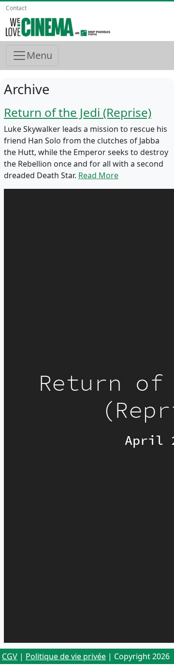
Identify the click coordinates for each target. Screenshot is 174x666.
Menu (39, 55)
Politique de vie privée (66, 656)
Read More (98, 175)
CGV (9, 656)
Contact (16, 8)
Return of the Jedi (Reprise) (77, 112)
